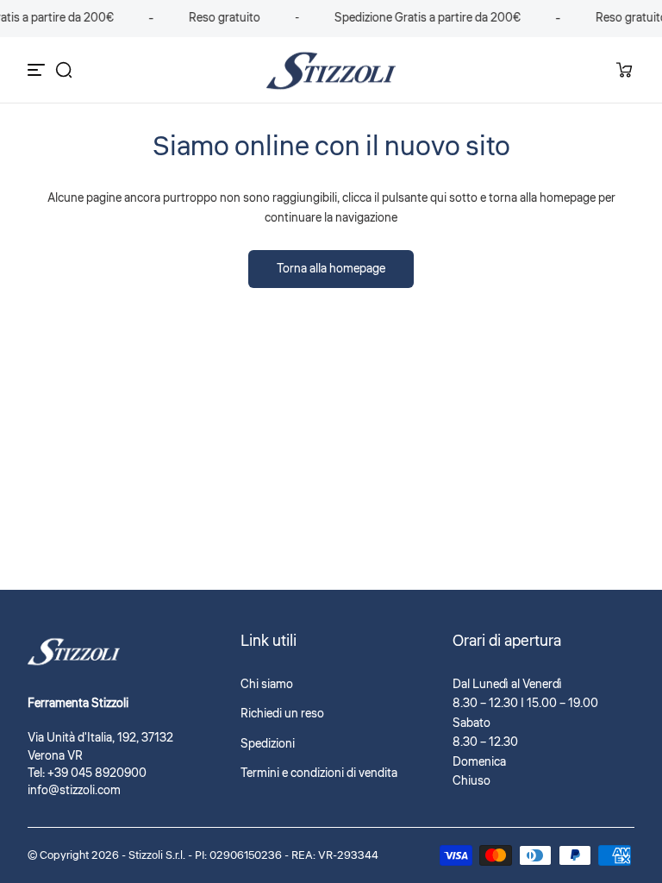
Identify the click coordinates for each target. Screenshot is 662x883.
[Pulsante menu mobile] (38, 70)
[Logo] (331, 70)
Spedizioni (267, 744)
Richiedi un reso (282, 714)
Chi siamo (266, 684)
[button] (64, 70)
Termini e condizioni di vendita (318, 773)
